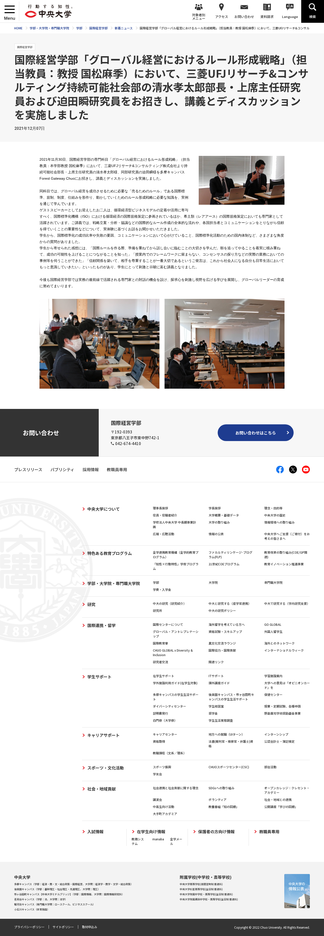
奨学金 (213, 713)
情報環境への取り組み (279, 522)
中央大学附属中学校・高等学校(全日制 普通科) (206, 894)
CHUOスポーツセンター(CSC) (229, 767)
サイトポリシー (63, 927)
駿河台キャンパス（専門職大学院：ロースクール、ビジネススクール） (54, 904)
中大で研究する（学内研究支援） (287, 603)
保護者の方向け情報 (216, 831)
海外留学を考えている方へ (227, 624)
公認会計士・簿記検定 (279, 741)
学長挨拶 (215, 508)
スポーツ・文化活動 (105, 768)
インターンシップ (276, 734)
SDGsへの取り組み (221, 788)
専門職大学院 (273, 582)
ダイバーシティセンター (169, 706)
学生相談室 (216, 706)
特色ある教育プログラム (109, 553)
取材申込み (89, 927)
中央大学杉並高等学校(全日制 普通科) (201, 889)
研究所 (157, 610)
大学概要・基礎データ (224, 515)
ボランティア (218, 799)
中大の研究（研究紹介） (169, 603)
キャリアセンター (165, 734)
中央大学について (103, 509)
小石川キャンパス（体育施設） (32, 909)
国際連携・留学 (101, 625)
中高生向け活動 (163, 806)
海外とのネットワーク (279, 643)
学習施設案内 (273, 676)
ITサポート (216, 676)
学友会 (157, 774)
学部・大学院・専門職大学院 (113, 583)
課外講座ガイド (219, 683)
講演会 (157, 799)
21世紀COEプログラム (224, 564)
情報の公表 (216, 534)
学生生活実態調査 (221, 720)
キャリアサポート (103, 735)
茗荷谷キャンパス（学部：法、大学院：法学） (40, 899)
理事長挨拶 (160, 508)
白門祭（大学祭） (165, 720)
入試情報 (95, 831)
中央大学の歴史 (275, 515)
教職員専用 (269, 831)
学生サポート (99, 677)
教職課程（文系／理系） (169, 753)
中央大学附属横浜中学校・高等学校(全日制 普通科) (209, 899)
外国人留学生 (273, 631)
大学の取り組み (219, 522)
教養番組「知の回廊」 (224, 806)
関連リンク (216, 662)
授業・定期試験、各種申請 (282, 706)
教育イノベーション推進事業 (284, 564)
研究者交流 (160, 662)
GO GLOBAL (272, 624)
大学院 (213, 582)
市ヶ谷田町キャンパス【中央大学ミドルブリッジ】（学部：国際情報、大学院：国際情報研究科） (69, 894)
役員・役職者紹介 (165, 515)
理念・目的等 (273, 508)
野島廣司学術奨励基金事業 (282, 713)
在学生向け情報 (151, 831)
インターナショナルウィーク (284, 650)
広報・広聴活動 (163, 534)
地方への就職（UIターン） (227, 734)
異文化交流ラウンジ (222, 643)
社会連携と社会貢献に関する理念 (175, 788)
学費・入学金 (162, 589)
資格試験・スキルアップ (225, 631)
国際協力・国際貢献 (222, 650)
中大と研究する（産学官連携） (230, 603)
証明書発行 (160, 713)
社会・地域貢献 (101, 789)
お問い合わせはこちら (255, 433)
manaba (158, 839)
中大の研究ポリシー (222, 610)
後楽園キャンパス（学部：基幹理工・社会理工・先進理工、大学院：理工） (57, 889)
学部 (156, 582)
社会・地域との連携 (278, 799)
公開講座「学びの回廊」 (281, 806)
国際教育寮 (160, 643)
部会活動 (270, 767)
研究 (91, 604)
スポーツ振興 (162, 767)
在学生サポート (163, 676)
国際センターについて (168, 624)
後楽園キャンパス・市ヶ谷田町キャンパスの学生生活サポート (231, 696)
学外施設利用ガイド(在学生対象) (175, 683)
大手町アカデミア (165, 814)
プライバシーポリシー (29, 927)
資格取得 (159, 741)
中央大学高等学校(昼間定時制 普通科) (201, 884)
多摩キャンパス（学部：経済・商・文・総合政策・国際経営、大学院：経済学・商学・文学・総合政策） (73, 884)
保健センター (273, 694)
